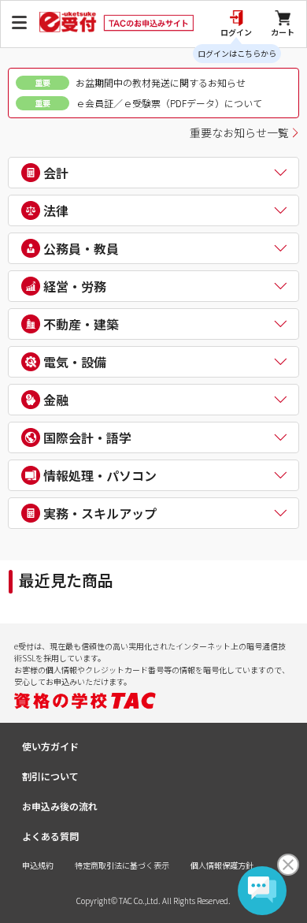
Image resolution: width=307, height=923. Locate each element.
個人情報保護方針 (221, 865)
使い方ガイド (50, 746)
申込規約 (38, 865)
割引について (50, 776)
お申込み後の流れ (60, 806)
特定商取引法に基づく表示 (122, 865)
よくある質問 (50, 836)
